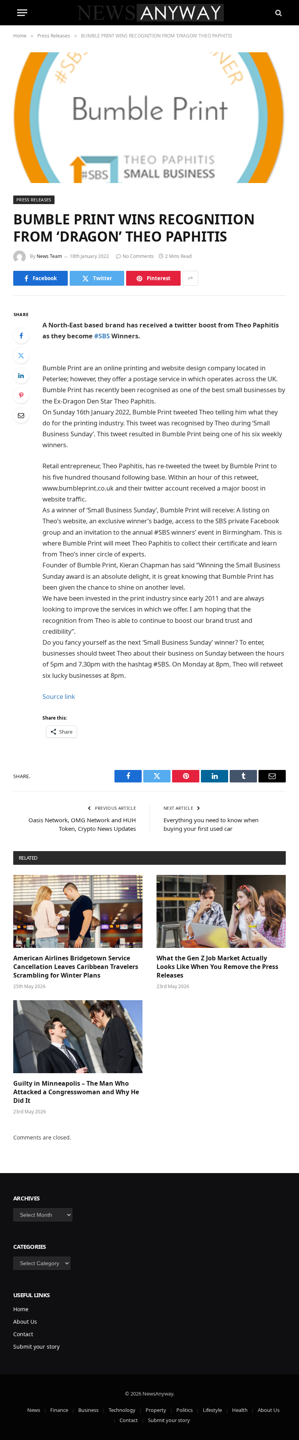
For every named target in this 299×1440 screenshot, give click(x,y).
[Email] (21, 415)
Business (88, 1409)
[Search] (278, 12)
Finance (59, 1409)
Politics (184, 1409)
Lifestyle (212, 1409)
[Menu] (22, 12)
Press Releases (33, 200)
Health (240, 1409)
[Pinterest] (21, 395)
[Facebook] (21, 335)
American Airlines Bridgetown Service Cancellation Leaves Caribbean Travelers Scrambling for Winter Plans (75, 967)
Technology (122, 1409)
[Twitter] (21, 355)
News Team (49, 256)
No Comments (138, 256)
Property (156, 1409)
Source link (58, 696)
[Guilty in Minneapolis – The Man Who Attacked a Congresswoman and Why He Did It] (77, 1036)
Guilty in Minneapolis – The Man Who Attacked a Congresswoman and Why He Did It (76, 1092)
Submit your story (36, 1346)
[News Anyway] (149, 12)
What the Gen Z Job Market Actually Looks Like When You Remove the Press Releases (217, 967)
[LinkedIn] (21, 375)
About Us (25, 1321)
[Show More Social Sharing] (190, 278)
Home (20, 1309)
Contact (23, 1334)
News (33, 1409)
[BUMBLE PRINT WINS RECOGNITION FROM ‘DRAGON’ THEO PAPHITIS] (149, 117)
